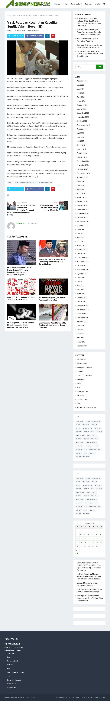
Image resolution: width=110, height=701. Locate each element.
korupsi (86, 432)
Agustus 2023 (82, 225)
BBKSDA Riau (96, 421)
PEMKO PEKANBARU (91, 442)
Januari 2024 (82, 205)
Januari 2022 (82, 302)
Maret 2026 (81, 101)
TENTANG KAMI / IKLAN (12, 644)
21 (93, 542)
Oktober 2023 (82, 217)
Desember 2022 (83, 258)
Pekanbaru (57, 4)
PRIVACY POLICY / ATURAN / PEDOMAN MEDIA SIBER (89, 697)
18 (81, 542)
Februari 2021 (82, 346)
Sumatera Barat (76, 4)
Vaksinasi (92, 453)
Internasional (82, 363)
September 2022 (83, 270)
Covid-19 (94, 424)
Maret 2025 (81, 149)
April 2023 (81, 242)
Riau (66, 4)
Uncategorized (82, 399)
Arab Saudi (79, 421)
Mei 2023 (80, 237)
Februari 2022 (82, 298)
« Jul (77, 553)
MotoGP (79, 439)
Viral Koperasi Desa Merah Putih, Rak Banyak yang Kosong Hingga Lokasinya (52, 325)
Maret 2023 (81, 245)
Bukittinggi (85, 424)
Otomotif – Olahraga (84, 375)
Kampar (78, 432)
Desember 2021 (83, 306)
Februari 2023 (82, 250)
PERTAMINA (79, 446)
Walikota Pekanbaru (82, 456)
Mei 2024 (80, 189)
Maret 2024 (81, 197)
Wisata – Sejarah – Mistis (86, 407)
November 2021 (83, 310)
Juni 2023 (80, 233)
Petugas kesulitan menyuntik (26, 182)
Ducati (78, 428)
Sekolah (79, 453)
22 (97, 542)
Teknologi (80, 395)
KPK (92, 432)
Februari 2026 (82, 105)
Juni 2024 (80, 185)
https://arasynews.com (30, 223)
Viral (14, 15)
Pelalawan (79, 442)
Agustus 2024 (82, 177)
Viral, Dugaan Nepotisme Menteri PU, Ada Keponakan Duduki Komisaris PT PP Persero (20, 325)
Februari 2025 (82, 153)
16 (101, 538)
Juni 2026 (80, 89)
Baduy (11, 182)
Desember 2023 (83, 209)
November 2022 (83, 262)
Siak (85, 453)
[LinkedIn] (47, 36)
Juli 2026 (80, 85)
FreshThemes (31, 697)
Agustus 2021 (82, 322)
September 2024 (83, 173)
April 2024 (81, 193)
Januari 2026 (82, 109)
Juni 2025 (80, 137)
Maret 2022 (81, 294)
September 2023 (83, 221)
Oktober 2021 (82, 314)
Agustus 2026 (82, 81)
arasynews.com (14, 697)
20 (89, 542)
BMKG (78, 424)
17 (77, 542)
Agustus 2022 (82, 274)
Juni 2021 (80, 330)
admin (9, 31)
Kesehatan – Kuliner (84, 367)
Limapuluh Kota (91, 435)
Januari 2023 (82, 254)
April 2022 (81, 290)
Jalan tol (98, 428)
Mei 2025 (80, 141)
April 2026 (81, 97)
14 (93, 538)
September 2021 (83, 318)
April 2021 (81, 338)
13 (89, 538)
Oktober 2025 (82, 121)
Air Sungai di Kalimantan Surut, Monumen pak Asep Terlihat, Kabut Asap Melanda (90, 53)
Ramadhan (92, 449)
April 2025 (81, 145)
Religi (79, 383)
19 (85, 542)
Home (9, 15)
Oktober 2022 (82, 266)
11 (81, 538)
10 (77, 538)
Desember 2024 (83, 161)
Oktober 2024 (82, 169)
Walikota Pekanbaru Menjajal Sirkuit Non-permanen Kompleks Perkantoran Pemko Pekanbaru (89, 32)
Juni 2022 (80, 282)
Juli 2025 (80, 133)
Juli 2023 (80, 229)
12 (85, 538)
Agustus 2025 (82, 129)
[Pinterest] (53, 36)
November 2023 (83, 213)
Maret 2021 (81, 342)
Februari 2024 (82, 201)
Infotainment (81, 359)
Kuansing (99, 432)
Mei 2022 (80, 286)
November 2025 (83, 117)
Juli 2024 (80, 181)
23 (101, 542)
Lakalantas (80, 435)
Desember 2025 (83, 113)
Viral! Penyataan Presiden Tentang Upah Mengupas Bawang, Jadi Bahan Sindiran (53, 261)
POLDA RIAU (88, 446)
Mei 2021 (80, 334)
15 (97, 538)
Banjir (88, 421)
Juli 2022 (80, 278)
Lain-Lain (98, 4)
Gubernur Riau (87, 428)
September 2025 (83, 125)
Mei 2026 (80, 93)
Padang (86, 439)
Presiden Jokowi (81, 449)
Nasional (88, 4)
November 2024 (83, 165)
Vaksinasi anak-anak (45, 182)
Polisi (97, 446)
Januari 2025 (82, 157)
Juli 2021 (80, 326)
